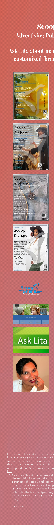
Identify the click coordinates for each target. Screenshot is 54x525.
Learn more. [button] (19, 505)
